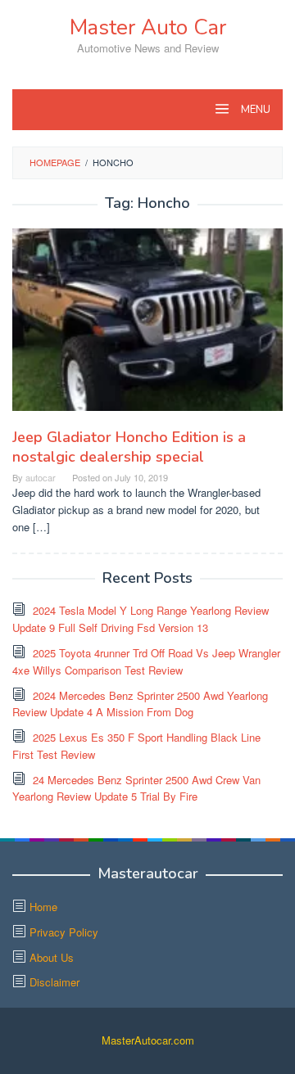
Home (43, 906)
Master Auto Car (148, 27)
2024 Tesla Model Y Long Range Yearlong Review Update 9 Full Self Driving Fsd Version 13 (140, 618)
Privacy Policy (64, 932)
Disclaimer (54, 982)
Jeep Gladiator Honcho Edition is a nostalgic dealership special (129, 447)
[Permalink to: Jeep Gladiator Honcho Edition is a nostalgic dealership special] (147, 326)
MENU (254, 109)
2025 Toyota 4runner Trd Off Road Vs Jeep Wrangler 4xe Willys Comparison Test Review (146, 661)
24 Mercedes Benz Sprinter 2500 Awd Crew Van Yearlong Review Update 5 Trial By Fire (136, 788)
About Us (52, 957)
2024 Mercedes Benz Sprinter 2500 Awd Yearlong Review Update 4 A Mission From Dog (140, 704)
